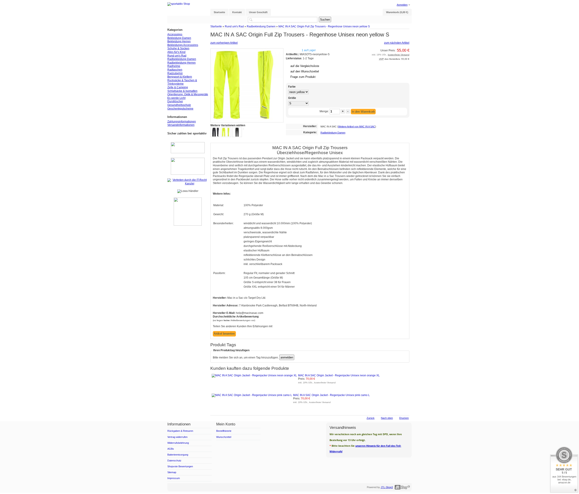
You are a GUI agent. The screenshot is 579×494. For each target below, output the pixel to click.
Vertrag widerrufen (177, 437)
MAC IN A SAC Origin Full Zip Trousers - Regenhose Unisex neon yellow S (324, 26)
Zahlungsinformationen (181, 121)
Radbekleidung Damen (261, 26)
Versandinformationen (181, 124)
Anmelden (402, 4)
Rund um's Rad (234, 26)
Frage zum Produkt (303, 77)
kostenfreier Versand (398, 54)
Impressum (173, 478)
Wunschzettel (223, 437)
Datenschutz (174, 460)
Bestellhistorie (223, 431)
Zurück (371, 418)
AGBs (170, 448)
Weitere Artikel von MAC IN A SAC (356, 126)
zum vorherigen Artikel (224, 42)
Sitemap (171, 472)
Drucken (404, 418)
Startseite (216, 26)
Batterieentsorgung (177, 454)
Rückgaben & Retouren (180, 431)
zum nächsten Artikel (396, 42)
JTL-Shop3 (387, 487)
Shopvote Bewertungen (180, 466)
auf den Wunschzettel (304, 71)
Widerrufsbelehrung (178, 442)
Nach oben (387, 418)
